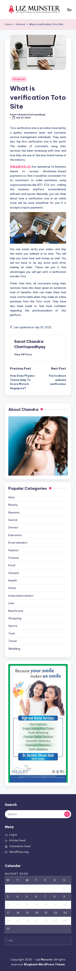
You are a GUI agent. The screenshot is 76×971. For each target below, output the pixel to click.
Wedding (14, 648)
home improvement (20, 595)
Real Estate (15, 611)
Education (15, 535)
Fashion (13, 550)
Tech (11, 633)
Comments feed (19, 846)
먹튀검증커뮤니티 (20, 166)
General (19, 79)
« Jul (10, 940)
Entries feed (17, 840)
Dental (12, 520)
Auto (11, 497)
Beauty (13, 505)
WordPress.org (19, 852)
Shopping (14, 618)
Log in (13, 834)
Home (12, 588)
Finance (13, 558)
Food (11, 565)
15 (55, 904)
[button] (23, 354)
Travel (12, 641)
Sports (12, 626)
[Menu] (69, 9)
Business (14, 512)
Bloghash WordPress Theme (44, 964)
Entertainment (17, 542)
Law (11, 603)
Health (12, 580)
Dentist (13, 527)
